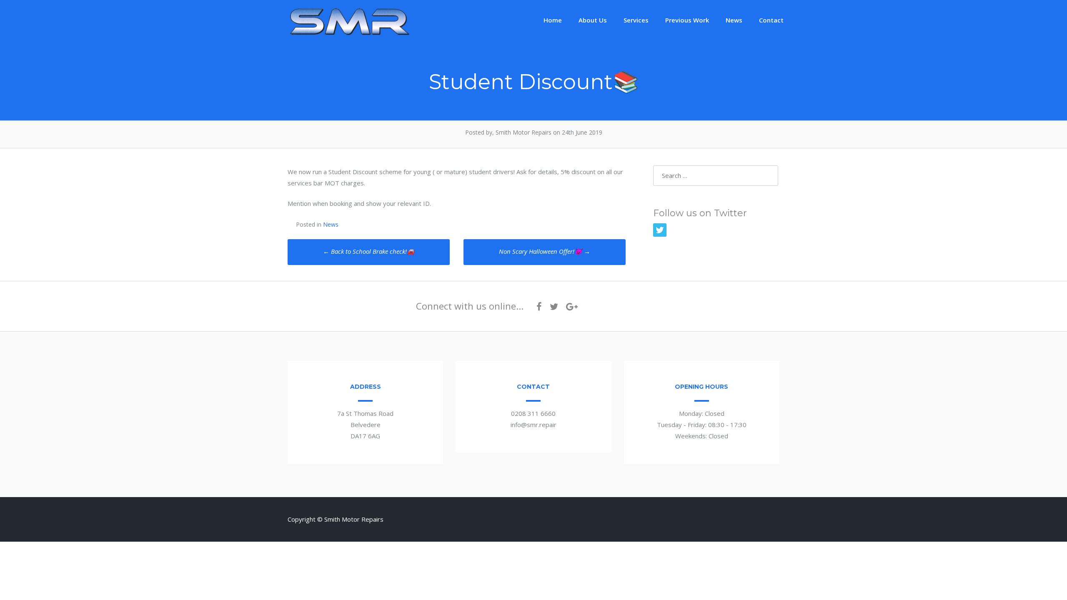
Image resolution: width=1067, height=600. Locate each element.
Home (553, 20)
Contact (771, 20)
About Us (593, 20)
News (734, 20)
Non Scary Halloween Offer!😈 (544, 251)
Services (636, 20)
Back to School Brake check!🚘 (369, 251)
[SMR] (350, 34)
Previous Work (687, 20)
